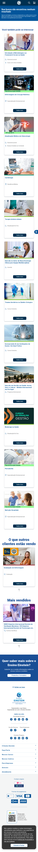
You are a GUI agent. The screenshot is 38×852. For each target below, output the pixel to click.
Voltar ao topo (19, 687)
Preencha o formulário (19, 675)
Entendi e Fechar (19, 845)
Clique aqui (21, 814)
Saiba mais (19, 69)
